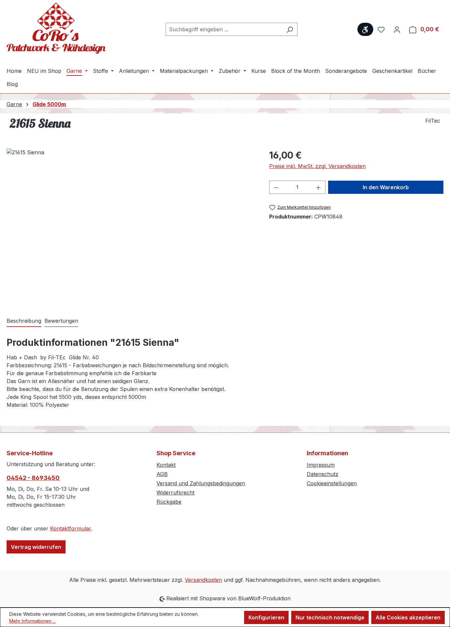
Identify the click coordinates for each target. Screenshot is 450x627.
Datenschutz (322, 474)
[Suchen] (289, 29)
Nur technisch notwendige (329, 617)
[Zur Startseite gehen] (56, 28)
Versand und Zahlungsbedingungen (200, 483)
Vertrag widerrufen (36, 547)
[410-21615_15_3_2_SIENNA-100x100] (131, 219)
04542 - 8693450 (33, 477)
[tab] (24, 321)
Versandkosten (203, 580)
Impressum (321, 465)
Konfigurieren (266, 617)
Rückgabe (169, 501)
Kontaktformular (70, 528)
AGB (162, 474)
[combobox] (224, 29)
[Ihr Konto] (397, 29)
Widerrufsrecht (175, 492)
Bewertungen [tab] (61, 320)
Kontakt (166, 465)
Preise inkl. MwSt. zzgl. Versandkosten (317, 166)
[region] (131, 219)
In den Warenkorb (386, 187)
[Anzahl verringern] (276, 187)
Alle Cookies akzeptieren (408, 617)
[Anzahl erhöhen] (318, 187)
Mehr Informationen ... (32, 621)
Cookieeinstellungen (332, 483)
